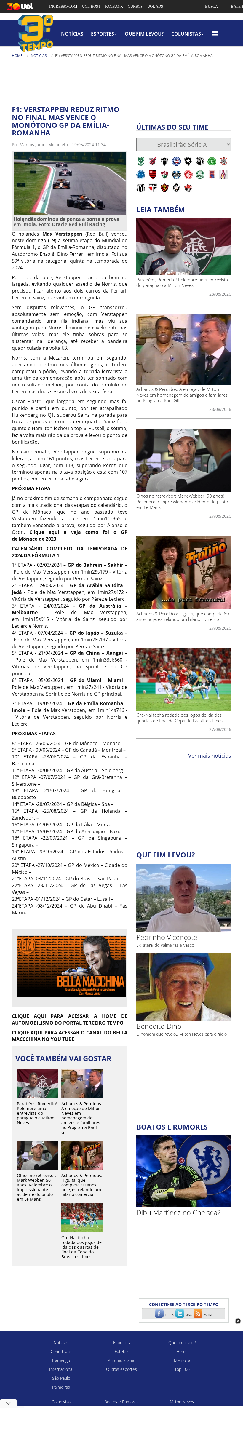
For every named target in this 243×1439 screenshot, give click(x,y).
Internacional (61, 1369)
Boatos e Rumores (121, 1402)
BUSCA (211, 6)
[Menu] (215, 33)
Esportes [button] (102, 34)
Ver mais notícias (209, 755)
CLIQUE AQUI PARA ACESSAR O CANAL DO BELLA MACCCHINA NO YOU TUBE (69, 1036)
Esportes (121, 1342)
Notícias (72, 34)
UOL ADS (155, 6)
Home (17, 55)
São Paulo (61, 1378)
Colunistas (61, 1402)
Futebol (122, 1351)
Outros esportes (121, 1369)
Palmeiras (61, 1387)
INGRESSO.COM (63, 6)
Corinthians (61, 1351)
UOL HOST (91, 6)
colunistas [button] (186, 34)
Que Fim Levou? (144, 34)
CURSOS (135, 6)
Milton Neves (182, 1402)
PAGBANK (114, 6)
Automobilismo (121, 1360)
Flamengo (61, 1360)
